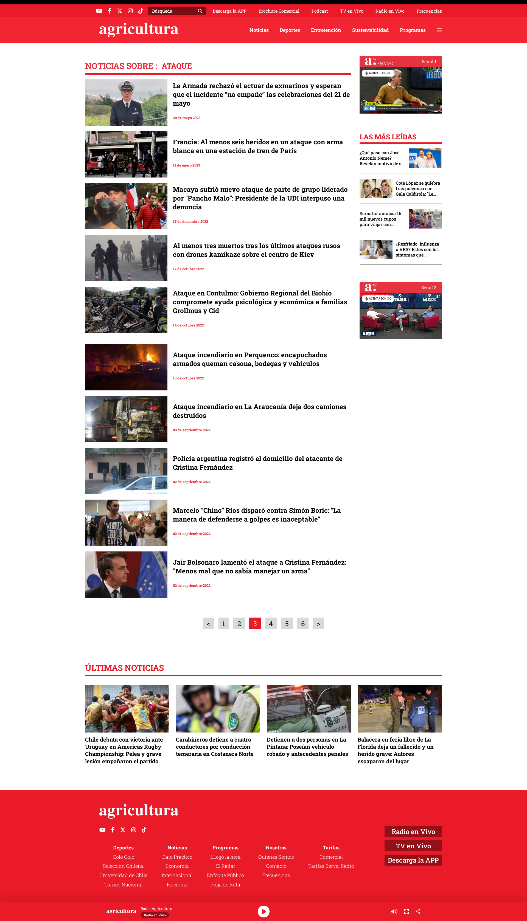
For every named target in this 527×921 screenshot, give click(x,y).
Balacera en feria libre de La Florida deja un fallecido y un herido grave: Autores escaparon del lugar (396, 750)
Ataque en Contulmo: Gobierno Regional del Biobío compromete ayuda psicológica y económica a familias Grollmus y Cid (260, 302)
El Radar (225, 866)
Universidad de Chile (123, 875)
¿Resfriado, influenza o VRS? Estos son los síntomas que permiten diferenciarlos (417, 249)
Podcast (320, 11)
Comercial (331, 857)
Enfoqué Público (225, 875)
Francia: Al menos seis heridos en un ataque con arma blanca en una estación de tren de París (258, 146)
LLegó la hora (226, 857)
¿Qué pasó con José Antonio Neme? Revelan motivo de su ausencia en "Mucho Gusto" (382, 158)
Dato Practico (177, 857)
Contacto (276, 866)
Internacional (177, 875)
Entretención (326, 30)
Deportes (290, 30)
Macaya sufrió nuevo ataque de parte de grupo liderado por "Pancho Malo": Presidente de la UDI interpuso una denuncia (260, 198)
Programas (413, 30)
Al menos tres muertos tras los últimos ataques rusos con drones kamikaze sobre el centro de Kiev (256, 250)
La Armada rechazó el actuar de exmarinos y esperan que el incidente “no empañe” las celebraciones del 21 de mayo (261, 94)
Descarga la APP (229, 11)
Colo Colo (123, 857)
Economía (177, 866)
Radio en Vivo (390, 11)
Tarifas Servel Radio (331, 866)
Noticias (259, 30)
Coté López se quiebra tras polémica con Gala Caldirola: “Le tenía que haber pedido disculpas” (418, 188)
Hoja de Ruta (225, 884)
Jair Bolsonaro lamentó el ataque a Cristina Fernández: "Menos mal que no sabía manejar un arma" (259, 566)
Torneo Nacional (123, 884)
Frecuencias (429, 11)
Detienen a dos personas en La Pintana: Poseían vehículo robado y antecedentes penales (307, 746)
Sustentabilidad (370, 30)
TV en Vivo (351, 11)
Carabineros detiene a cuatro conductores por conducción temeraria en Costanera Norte (215, 746)
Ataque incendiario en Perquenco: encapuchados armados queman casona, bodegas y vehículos (250, 359)
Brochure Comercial (279, 11)
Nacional (177, 884)
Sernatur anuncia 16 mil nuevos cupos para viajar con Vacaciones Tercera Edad (380, 219)
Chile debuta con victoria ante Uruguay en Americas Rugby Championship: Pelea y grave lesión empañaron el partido (124, 750)
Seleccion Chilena (123, 866)
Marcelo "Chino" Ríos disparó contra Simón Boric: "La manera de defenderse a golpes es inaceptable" (257, 514)
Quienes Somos (276, 857)
